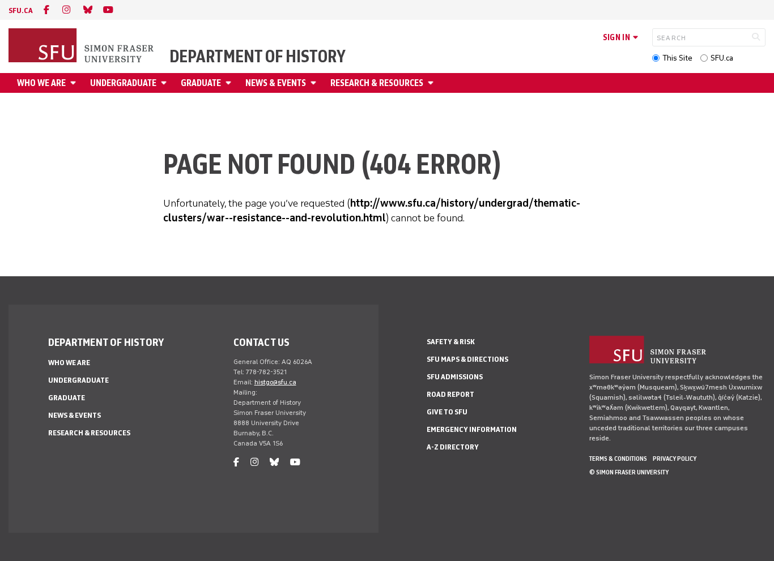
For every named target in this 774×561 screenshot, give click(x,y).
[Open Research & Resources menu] (432, 83)
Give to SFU (447, 412)
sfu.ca (20, 10)
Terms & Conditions (618, 458)
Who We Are (41, 83)
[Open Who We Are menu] (75, 83)
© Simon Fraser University (629, 472)
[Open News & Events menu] (315, 83)
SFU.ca (722, 58)
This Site (677, 58)
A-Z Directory (453, 447)
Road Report (450, 394)
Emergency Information (472, 429)
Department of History (257, 57)
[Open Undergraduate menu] (165, 83)
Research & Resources (376, 83)
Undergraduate (123, 83)
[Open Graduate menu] (230, 83)
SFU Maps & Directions (467, 359)
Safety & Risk (451, 341)
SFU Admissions (455, 377)
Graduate (201, 83)
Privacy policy (674, 458)
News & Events (275, 83)
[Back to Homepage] (82, 46)
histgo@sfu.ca (275, 382)
